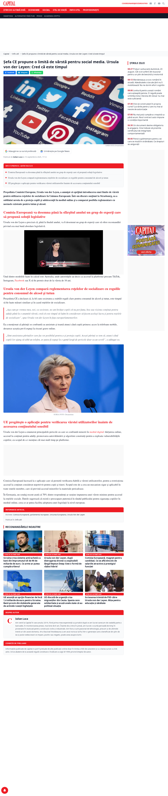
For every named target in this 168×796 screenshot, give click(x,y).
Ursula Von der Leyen (76, 514)
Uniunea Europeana (58, 514)
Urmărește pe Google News (57, 151)
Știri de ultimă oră (14, 10)
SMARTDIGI (8, 16)
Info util (75, 10)
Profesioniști (91, 10)
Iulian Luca (18, 157)
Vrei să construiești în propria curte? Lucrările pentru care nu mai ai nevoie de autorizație (145, 107)
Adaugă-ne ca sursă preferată (22, 151)
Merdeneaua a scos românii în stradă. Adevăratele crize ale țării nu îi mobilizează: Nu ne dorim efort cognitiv (146, 82)
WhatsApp (38, 72)
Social (46, 10)
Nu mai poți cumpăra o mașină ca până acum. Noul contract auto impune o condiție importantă (146, 117)
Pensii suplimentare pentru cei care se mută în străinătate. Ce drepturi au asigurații (146, 141)
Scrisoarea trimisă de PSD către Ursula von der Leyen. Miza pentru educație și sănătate (103, 600)
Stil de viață (60, 10)
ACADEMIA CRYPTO (52, 16)
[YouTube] (159, 3)
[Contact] (151, 3)
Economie (34, 10)
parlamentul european (39, 514)
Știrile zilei (137, 63)
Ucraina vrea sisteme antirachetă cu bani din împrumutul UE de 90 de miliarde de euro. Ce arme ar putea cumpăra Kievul (22, 562)
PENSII (39, 16)
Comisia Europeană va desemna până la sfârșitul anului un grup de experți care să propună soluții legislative (55, 172)
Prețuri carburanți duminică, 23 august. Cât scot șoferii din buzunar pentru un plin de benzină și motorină (145, 72)
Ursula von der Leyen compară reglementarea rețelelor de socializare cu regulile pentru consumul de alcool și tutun (58, 177)
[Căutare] (163, 3)
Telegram (24, 72)
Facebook (10, 72)
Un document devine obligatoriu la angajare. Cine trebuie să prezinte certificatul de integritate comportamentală (145, 129)
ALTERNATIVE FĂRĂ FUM (25, 16)
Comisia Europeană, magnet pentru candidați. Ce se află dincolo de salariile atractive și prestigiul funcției (103, 562)
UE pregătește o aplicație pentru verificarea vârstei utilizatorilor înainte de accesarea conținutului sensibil (54, 183)
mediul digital (97, 431)
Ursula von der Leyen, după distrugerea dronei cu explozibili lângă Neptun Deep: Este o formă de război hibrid (63, 562)
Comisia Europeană (21, 514)
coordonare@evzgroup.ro (135, 3)
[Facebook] (155, 3)
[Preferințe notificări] (4, 790)
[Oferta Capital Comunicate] (146, 240)
